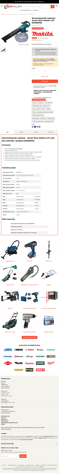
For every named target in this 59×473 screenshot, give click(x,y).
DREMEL (19, 427)
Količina (33, 68)
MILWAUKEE (8, 429)
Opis (7, 132)
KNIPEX (3, 429)
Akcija (34, 102)
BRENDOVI (43, 465)
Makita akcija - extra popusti (39, 118)
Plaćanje (21, 132)
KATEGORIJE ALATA (12, 465)
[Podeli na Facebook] (33, 127)
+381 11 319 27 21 (5, 388)
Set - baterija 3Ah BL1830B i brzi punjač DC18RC (44, 59)
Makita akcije (51, 118)
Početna (3, 14)
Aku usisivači (48, 102)
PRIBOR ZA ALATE (30, 465)
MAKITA (39, 25)
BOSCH (3, 427)
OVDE (53, 54)
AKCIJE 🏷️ (4, 465)
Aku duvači (40, 102)
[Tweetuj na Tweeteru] (35, 127)
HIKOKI (15, 427)
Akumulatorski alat (37, 105)
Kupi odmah (45, 81)
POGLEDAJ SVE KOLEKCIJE (29, 337)
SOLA (33, 427)
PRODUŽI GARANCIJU (52, 465)
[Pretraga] (52, 6)
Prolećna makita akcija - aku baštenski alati (43, 121)
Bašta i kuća (46, 105)
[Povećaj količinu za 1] (44, 71)
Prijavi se (23, 456)
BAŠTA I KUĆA (21, 465)
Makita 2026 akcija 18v (38, 115)
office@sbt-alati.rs (5, 386)
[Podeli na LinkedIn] (37, 127)
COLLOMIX (37, 427)
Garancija (50, 132)
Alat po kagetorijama (5, 413)
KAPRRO (43, 427)
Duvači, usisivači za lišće (38, 108)
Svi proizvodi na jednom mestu (8, 411)
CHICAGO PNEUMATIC (26, 427)
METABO (11, 427)
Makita (48, 108)
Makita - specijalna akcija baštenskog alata (43, 112)
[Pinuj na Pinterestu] (39, 127)
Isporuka (36, 132)
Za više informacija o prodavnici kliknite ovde (42, 97)
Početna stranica (5, 409)
